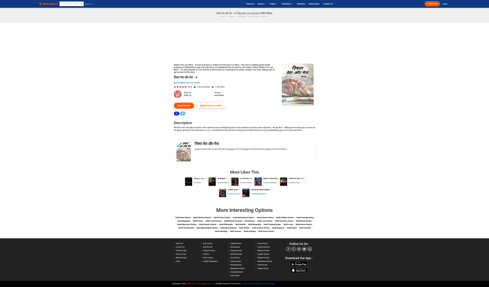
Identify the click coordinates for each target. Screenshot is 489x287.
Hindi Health (240, 224)
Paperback (286, 3)
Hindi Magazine (184, 221)
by (195, 182)
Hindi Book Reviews (228, 228)
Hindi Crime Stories (266, 231)
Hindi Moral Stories (303, 221)
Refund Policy (181, 258)
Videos (273, 3)
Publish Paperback (210, 261)
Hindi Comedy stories (305, 217)
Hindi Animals (305, 228)
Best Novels (207, 247)
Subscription (314, 3)
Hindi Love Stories (192, 83)
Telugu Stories (263, 268)
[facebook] (288, 249)
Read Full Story (184, 106)
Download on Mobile (213, 106)
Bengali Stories (263, 258)
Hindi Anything (250, 231)
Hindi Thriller (244, 228)
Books (261, 3)
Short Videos (208, 258)
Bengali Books (236, 265)
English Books (235, 243)
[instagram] (293, 249)
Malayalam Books (237, 268)
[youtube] (304, 249)
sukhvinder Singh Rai (259, 194)
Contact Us (328, 3)
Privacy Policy (181, 251)
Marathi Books (236, 254)
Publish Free (432, 3)
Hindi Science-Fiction (261, 228)
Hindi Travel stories (214, 221)
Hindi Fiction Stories (222, 217)
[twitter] (299, 249)
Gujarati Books (236, 251)
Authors (206, 254)
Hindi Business (278, 228)
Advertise (301, 3)
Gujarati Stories (263, 247)
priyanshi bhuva (235, 194)
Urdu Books (235, 276)
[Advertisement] (244, 42)
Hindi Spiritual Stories (202, 217)
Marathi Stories (263, 251)
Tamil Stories (262, 265)
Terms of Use (181, 254)
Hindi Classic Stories (265, 217)
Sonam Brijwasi (247, 182)
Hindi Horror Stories (304, 224)
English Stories (263, 254)
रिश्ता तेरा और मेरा (207, 143)
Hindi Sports (292, 228)
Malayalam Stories (264, 261)
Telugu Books (235, 261)
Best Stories (208, 243)
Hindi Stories (262, 243)
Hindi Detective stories (284, 221)
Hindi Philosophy (226, 224)
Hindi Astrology (221, 231)
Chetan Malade (224, 182)
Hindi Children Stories (285, 217)
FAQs (178, 261)
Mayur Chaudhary (270, 182)
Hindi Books (235, 247)
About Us (250, 3)
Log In (445, 4)
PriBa (178, 83)
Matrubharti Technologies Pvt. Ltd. (201, 284)
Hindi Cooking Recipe (272, 224)
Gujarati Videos (209, 251)
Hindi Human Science (207, 224)
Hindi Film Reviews (186, 228)
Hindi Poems (198, 221)
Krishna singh (295, 182)
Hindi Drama (250, 221)
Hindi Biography (254, 224)
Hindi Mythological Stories (207, 228)
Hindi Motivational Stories (243, 217)
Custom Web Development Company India (258, 284)
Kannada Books (236, 272)
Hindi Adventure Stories (186, 224)
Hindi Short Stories (183, 217)
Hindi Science (235, 231)
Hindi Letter (288, 224)
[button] (81, 4)
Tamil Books (235, 258)
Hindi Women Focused (233, 221)
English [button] (88, 4)
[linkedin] (310, 249)
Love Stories (219, 95)
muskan (198, 182)
